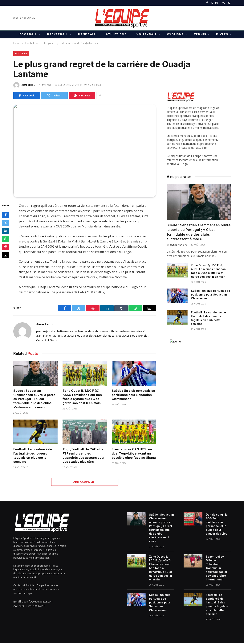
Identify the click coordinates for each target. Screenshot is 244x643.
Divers (222, 34)
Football (28, 34)
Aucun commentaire (70, 84)
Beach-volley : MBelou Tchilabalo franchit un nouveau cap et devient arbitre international (216, 568)
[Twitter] (5, 223)
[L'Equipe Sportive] (122, 18)
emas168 (55, 335)
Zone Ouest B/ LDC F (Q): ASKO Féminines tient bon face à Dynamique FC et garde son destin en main (82, 397)
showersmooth (104, 331)
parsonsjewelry (45, 331)
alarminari (42, 335)
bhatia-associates (66, 331)
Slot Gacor (67, 335)
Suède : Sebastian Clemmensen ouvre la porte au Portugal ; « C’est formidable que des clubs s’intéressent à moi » (34, 399)
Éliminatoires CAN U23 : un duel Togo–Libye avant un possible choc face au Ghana (134, 453)
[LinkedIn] (5, 231)
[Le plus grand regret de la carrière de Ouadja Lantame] (84, 150)
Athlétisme (116, 34)
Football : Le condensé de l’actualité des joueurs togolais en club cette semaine (32, 455)
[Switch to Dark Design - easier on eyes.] (224, 3)
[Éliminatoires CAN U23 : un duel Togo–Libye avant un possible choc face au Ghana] (134, 432)
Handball (87, 34)
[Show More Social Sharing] (100, 95)
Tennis (200, 34)
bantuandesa (86, 331)
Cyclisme (175, 34)
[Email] (5, 255)
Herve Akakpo (178, 244)
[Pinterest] (5, 247)
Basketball (57, 34)
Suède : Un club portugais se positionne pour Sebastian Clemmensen (133, 395)
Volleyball (146, 34)
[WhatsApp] (5, 239)
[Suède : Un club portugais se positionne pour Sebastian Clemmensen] (134, 373)
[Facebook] (5, 215)
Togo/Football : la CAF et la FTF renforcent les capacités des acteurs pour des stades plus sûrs (84, 455)
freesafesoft (138, 331)
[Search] (229, 3)
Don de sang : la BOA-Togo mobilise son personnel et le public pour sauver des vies (217, 524)
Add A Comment (84, 481)
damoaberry (122, 331)
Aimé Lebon (28, 84)
